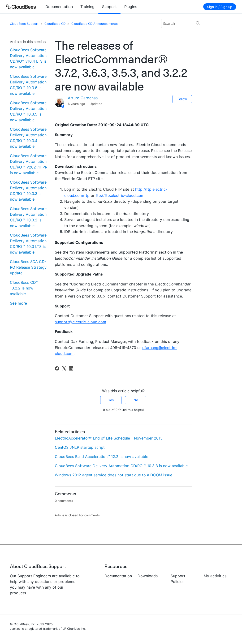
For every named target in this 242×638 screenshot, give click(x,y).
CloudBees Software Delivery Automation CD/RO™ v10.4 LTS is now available (28, 58)
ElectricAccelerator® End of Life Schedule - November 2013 (109, 438)
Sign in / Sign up (219, 7)
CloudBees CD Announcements (94, 24)
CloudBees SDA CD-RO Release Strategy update (28, 267)
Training (87, 6)
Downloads (148, 575)
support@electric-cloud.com (80, 321)
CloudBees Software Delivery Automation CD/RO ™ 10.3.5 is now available (28, 111)
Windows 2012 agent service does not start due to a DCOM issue (113, 475)
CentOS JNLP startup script (80, 447)
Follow (182, 99)
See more (18, 303)
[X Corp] (64, 368)
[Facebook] (57, 368)
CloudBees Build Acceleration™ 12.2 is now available (101, 456)
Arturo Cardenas (83, 97)
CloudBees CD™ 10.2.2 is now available (24, 288)
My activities (215, 575)
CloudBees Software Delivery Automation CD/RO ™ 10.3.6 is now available (28, 85)
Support (109, 6)
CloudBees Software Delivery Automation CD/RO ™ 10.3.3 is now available (28, 191)
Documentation (59, 6)
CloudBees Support (24, 24)
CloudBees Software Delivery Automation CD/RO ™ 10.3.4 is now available (28, 138)
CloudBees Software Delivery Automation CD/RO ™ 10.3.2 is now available (28, 217)
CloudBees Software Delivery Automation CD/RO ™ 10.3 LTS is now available (28, 243)
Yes (111, 400)
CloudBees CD (54, 24)
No (136, 400)
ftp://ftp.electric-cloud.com (120, 195)
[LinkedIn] (71, 368)
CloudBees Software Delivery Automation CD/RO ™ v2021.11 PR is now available (28, 164)
